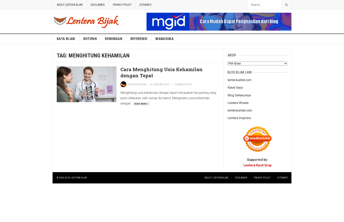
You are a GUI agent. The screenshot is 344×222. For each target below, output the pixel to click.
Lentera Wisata (238, 103)
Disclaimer (98, 4)
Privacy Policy (122, 4)
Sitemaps (145, 4)
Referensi (138, 39)
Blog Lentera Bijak (76, 177)
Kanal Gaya (235, 87)
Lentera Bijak (137, 84)
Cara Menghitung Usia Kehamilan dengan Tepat (161, 72)
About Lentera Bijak (70, 4)
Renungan (113, 39)
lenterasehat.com (239, 80)
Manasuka (164, 39)
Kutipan (90, 39)
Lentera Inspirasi (239, 118)
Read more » (141, 104)
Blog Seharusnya (239, 95)
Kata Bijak (66, 39)
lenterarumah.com (240, 110)
